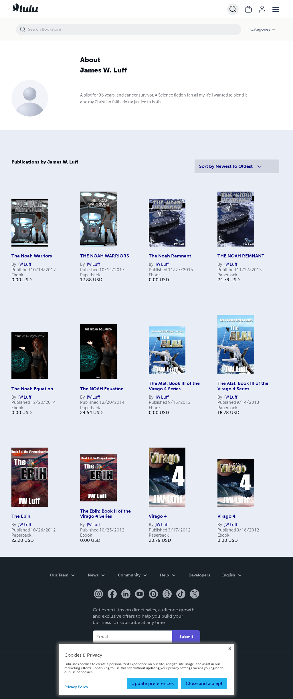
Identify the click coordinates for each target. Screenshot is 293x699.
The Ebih (20, 516)
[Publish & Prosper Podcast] (167, 594)
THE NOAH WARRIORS (104, 256)
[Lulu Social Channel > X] (194, 594)
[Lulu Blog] (153, 594)
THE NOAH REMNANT (240, 256)
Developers (199, 575)
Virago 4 (158, 516)
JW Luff (24, 264)
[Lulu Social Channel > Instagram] (98, 594)
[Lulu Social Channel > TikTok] (180, 594)
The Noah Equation (32, 388)
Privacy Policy (76, 687)
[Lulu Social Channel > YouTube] (139, 594)
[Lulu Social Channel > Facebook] (112, 594)
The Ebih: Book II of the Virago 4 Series (105, 513)
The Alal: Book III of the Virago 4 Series (174, 386)
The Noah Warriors (31, 256)
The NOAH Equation (102, 388)
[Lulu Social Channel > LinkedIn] (125, 594)
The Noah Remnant (170, 256)
